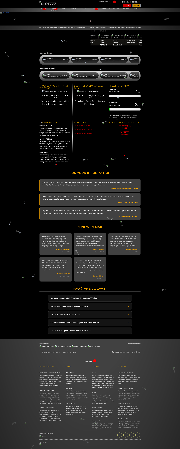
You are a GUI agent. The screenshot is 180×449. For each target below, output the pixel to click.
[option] (90, 19)
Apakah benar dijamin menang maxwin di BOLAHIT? (70, 306)
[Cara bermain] (110, 5)
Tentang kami (46, 352)
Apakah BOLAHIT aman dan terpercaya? (66, 314)
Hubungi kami (73, 352)
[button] (13, 19)
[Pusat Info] (116, 5)
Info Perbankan (55, 352)
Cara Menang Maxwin (82, 126)
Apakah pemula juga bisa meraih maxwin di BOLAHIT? (71, 331)
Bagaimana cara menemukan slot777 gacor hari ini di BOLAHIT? (75, 323)
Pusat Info (65, 352)
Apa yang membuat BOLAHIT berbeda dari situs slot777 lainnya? (75, 298)
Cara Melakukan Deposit (83, 130)
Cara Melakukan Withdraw (84, 134)
